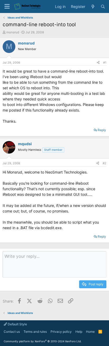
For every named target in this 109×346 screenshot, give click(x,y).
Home (90, 332)
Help (78, 332)
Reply (102, 130)
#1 (104, 62)
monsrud (12, 32)
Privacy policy (61, 332)
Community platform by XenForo (42, 341)
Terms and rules (35, 332)
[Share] (98, 63)
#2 (104, 163)
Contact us (12, 332)
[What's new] (93, 7)
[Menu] (7, 6)
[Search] (103, 7)
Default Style (17, 324)
